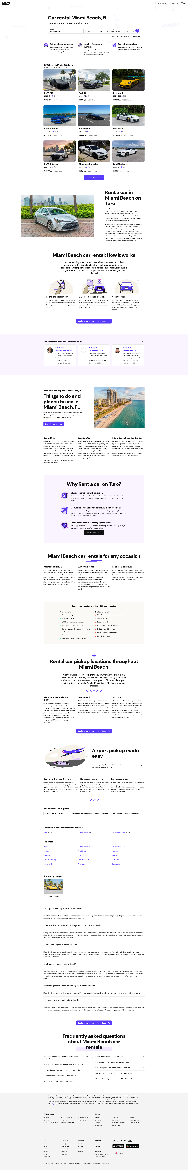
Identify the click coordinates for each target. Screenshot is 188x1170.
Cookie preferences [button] (74, 1163)
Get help (80, 1151)
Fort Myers (82, 851)
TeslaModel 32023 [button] (96, 350)
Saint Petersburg (49, 860)
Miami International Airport (55, 813)
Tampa (114, 855)
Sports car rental (83, 1117)
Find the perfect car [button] (94, 533)
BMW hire (98, 1120)
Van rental (46, 1120)
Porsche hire (116, 1125)
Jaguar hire (98, 1125)
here (53, 1103)
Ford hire (97, 1122)
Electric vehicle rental (67, 1117)
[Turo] (6, 3)
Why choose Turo (83, 1144)
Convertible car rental (67, 1122)
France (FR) (64, 1154)
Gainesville (116, 860)
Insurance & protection (102, 1154)
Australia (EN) (65, 1146)
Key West (115, 851)
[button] (183, 3)
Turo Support (57, 1104)
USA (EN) (63, 1144)
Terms (57, 1163)
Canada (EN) (64, 1149)
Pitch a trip (81, 1146)
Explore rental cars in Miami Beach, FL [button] (94, 321)
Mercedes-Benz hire (118, 1122)
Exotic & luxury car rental (50, 1122)
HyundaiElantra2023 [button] (63, 350)
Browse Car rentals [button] (94, 178)
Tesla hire (132, 1117)
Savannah (116, 864)
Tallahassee (82, 864)
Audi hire (97, 1117)
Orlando (81, 855)
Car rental (115, 36)
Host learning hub (100, 1156)
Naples (46, 851)
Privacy (63, 1163)
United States (125, 36)
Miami (47, 832)
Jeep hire (115, 1117)
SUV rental (64, 1120)
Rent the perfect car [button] (53, 424)
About (45, 1144)
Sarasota (46, 855)
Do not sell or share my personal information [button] (95, 1163)
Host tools (98, 1151)
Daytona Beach (83, 860)
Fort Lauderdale (86, 832)
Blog (130, 1140)
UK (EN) (63, 1156)
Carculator (98, 1146)
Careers (45, 1151)
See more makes (135, 1122)
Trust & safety (82, 1149)
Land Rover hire (117, 1120)
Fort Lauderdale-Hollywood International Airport (90, 813)
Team (45, 1146)
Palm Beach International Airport (126, 813)
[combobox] (66, 31)
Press (45, 1154)
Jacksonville (48, 864)
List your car (98, 1144)
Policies (45, 1149)
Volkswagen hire (134, 1120)
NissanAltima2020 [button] (130, 350)
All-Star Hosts (99, 1149)
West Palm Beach (121, 832)
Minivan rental (82, 1120)
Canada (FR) (64, 1151)
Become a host (161, 3)
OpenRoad (46, 1156)
